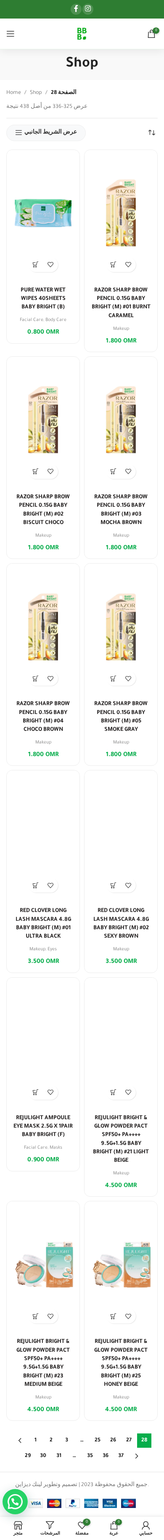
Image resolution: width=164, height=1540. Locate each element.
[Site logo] (82, 34)
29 (28, 1456)
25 (98, 1441)
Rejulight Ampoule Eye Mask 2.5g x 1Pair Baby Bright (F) (43, 1127)
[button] (36, 264)
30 (43, 1456)
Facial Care (31, 320)
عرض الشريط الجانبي (50, 133)
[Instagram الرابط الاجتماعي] (87, 9)
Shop (36, 93)
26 (113, 1441)
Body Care (55, 320)
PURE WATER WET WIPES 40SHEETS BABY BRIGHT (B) (43, 299)
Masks (56, 1147)
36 (105, 1456)
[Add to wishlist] (50, 264)
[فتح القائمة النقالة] (10, 33)
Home (13, 93)
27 (129, 1441)
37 (121, 1456)
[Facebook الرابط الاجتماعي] (76, 9)
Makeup (121, 329)
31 (58, 1456)
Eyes (52, 949)
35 (90, 1456)
